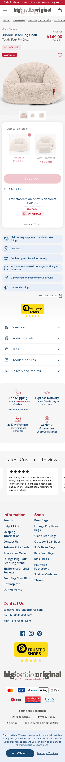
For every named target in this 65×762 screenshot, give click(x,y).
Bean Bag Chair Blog (16, 578)
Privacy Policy (46, 717)
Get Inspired (11, 584)
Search (8, 520)
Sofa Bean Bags (44, 547)
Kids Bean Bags (44, 553)
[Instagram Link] (31, 635)
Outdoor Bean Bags (47, 541)
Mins (46, 2)
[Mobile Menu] (5, 10)
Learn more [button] (42, 744)
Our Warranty (12, 590)
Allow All (20, 753)
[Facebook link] (23, 635)
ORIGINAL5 (35, 214)
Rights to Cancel (20, 717)
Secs (58, 2)
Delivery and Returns (26, 371)
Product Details (22, 338)
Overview (18, 327)
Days (26, 2)
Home (6, 20)
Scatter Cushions (45, 574)
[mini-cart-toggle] (60, 10)
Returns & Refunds (16, 547)
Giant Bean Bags (45, 536)
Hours (37, 2)
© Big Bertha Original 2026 (41, 723)
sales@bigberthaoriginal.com (23, 610)
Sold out (32, 178)
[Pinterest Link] (39, 635)
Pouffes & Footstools (41, 567)
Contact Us (10, 541)
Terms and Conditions (32, 710)
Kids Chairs (41, 559)
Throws (39, 580)
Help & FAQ (11, 526)
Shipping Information (11, 534)
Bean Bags (41, 520)
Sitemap (12, 723)
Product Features (23, 360)
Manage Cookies (47, 753)
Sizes (15, 349)
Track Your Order (15, 553)
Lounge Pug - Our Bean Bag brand (15, 561)
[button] (24, 115)
